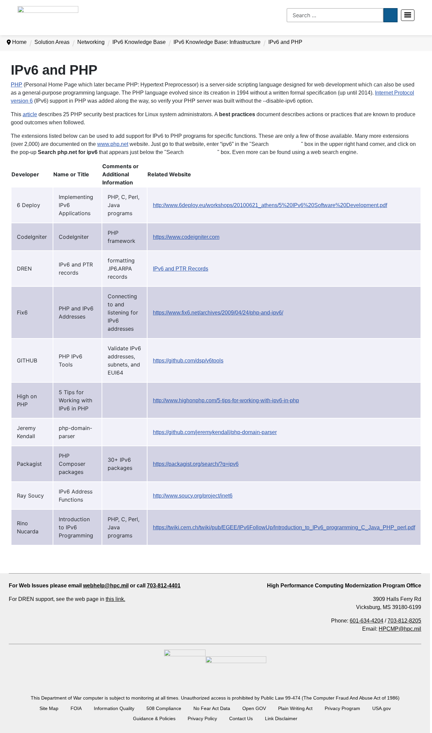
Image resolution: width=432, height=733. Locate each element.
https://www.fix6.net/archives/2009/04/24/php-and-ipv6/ (218, 312)
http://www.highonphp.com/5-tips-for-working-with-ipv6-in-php (226, 400)
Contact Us (241, 718)
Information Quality (114, 708)
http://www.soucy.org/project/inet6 (193, 496)
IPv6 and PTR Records (180, 269)
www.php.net (112, 144)
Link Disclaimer (281, 718)
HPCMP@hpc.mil (400, 629)
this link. (115, 599)
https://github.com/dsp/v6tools (188, 360)
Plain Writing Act (295, 708)
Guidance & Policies (154, 718)
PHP (16, 84)
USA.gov (381, 708)
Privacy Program (342, 708)
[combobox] (335, 15)
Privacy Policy (202, 718)
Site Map (48, 708)
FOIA (76, 708)
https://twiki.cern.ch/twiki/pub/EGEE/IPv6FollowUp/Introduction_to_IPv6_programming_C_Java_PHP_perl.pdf (284, 527)
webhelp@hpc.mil (106, 585)
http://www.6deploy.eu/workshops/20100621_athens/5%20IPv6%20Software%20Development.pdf (270, 205)
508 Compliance (163, 708)
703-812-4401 (164, 585)
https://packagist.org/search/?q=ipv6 (196, 464)
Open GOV (254, 708)
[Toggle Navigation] (407, 15)
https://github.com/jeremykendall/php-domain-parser (215, 432)
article (30, 114)
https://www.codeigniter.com (186, 237)
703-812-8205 (404, 621)
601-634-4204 (366, 621)
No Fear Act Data (211, 708)
